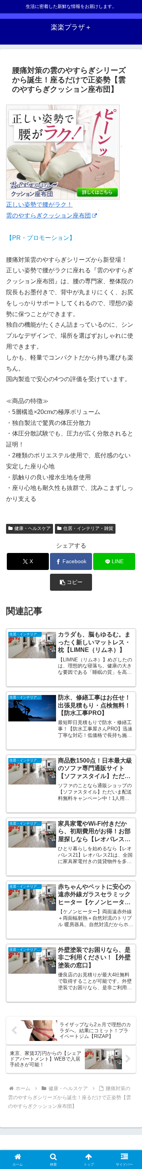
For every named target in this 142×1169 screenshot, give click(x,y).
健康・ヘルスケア (32, 528)
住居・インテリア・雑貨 (88, 528)
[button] (71, 582)
